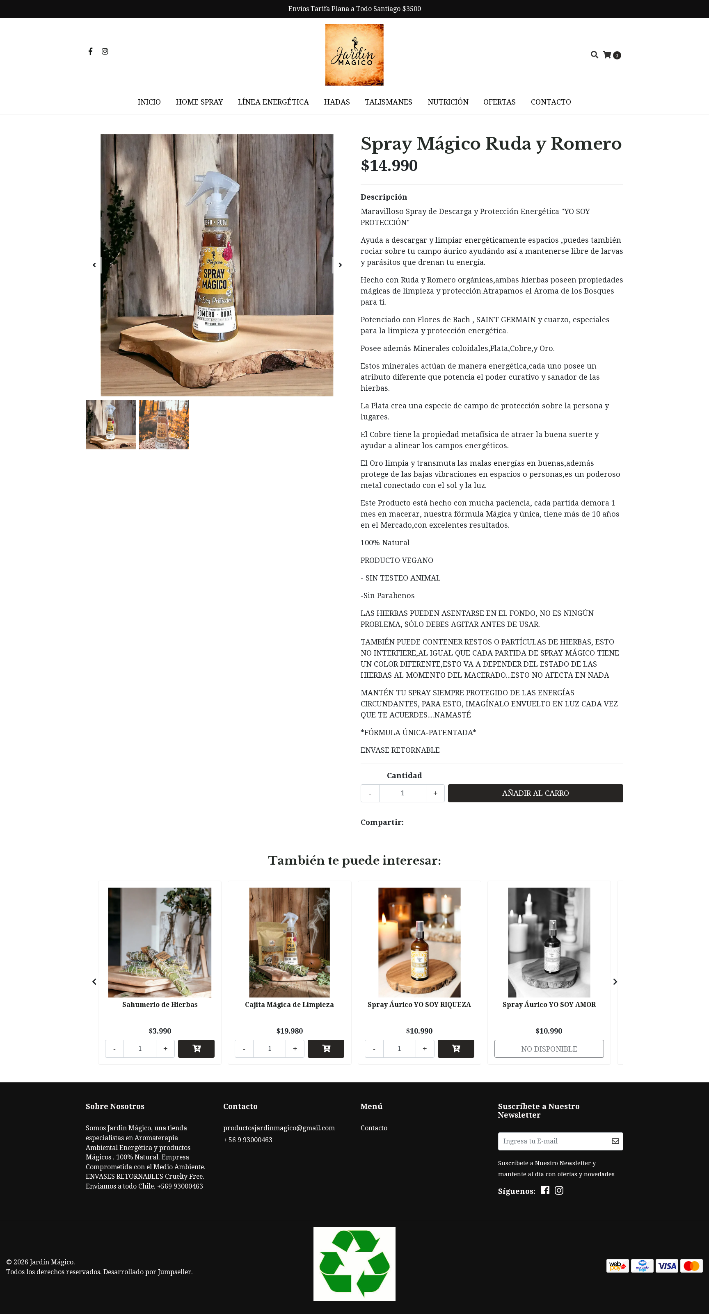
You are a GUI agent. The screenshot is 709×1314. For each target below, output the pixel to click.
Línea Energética (273, 102)
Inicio (149, 102)
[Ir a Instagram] (105, 51)
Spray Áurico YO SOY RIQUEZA (419, 1005)
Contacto (551, 102)
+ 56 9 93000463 (247, 1140)
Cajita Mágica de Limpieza (289, 1005)
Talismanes (388, 102)
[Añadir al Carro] (196, 1049)
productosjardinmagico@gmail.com (279, 1128)
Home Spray (199, 102)
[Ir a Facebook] (90, 51)
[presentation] (94, 265)
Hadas (337, 102)
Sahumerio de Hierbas (160, 1005)
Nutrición (448, 102)
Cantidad (404, 775)
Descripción (384, 197)
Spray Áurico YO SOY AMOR (549, 1005)
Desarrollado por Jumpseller (147, 1272)
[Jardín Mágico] (354, 54)
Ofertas (499, 102)
